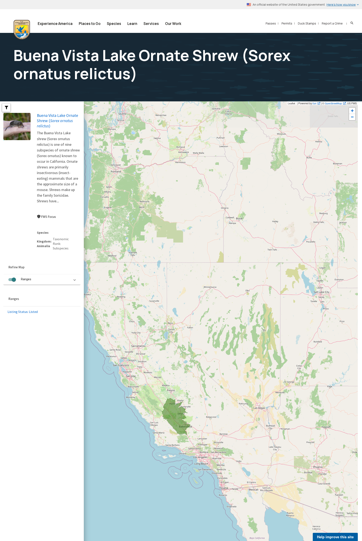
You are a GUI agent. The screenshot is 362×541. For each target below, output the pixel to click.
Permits (287, 23)
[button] (6, 107)
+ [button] (352, 110)
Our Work (173, 23)
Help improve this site (335, 536)
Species (114, 23)
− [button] (352, 117)
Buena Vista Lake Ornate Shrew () (57, 120)
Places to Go (90, 23)
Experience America (55, 23)
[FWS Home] (21, 30)
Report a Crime (332, 23)
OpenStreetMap (333, 103)
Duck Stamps (307, 23)
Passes (271, 23)
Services (151, 23)
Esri (314, 103)
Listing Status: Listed (23, 311)
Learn (132, 23)
